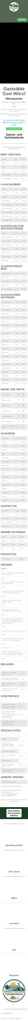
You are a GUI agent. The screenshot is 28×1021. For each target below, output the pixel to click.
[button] (14, 15)
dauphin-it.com (9, 1013)
